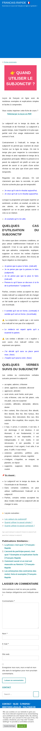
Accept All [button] (22, 726)
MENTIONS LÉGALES (11, 707)
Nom (5, 633)
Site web (5, 654)
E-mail (5, 644)
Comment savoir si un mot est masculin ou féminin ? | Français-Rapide (19, 564)
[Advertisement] (20, 35)
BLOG (15, 704)
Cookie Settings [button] (9, 726)
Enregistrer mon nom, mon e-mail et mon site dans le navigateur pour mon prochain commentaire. (19, 670)
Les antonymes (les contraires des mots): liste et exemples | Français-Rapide (20, 574)
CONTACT (6, 687)
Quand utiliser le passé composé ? (19, 526)
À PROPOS (25, 704)
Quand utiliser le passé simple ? (18, 522)
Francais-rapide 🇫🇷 (16, 2)
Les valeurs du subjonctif (15, 519)
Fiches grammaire (10, 62)
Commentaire (8, 601)
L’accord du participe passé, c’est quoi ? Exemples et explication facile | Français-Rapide (21, 554)
